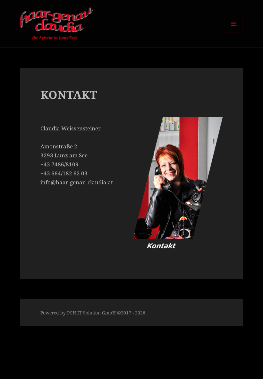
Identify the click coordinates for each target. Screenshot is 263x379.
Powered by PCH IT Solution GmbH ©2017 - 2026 (92, 313)
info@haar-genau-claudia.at (76, 182)
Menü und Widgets (234, 32)
